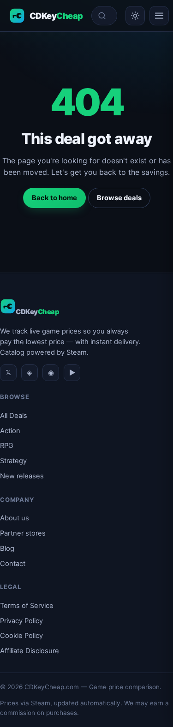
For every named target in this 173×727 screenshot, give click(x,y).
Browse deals (119, 198)
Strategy (13, 461)
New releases (22, 476)
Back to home (54, 198)
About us (14, 518)
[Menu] (159, 15)
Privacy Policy (21, 621)
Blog (7, 548)
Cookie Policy (21, 636)
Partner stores (23, 533)
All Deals (13, 415)
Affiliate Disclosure (29, 651)
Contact (12, 564)
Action (10, 431)
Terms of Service (27, 606)
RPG (6, 445)
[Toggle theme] (135, 15)
